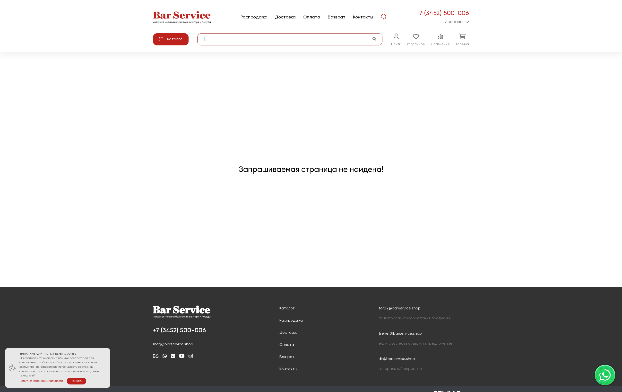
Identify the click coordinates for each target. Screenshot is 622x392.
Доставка (288, 333)
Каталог (286, 308)
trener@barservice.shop (400, 334)
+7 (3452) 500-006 (442, 13)
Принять (76, 381)
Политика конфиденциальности (41, 381)
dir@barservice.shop (397, 359)
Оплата (286, 345)
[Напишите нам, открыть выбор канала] (605, 375)
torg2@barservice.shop (400, 308)
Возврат (286, 357)
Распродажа (291, 321)
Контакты (288, 369)
